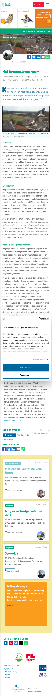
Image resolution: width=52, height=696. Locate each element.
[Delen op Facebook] (29, 57)
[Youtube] (11, 643)
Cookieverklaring (10, 671)
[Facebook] (5, 643)
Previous (3, 21)
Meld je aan (11, 606)
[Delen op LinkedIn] (38, 57)
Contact (7, 674)
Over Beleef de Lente (12, 666)
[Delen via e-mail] (43, 57)
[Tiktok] (21, 643)
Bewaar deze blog (18, 80)
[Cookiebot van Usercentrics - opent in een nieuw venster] (38, 318)
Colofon (7, 677)
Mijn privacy (8, 669)
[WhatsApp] (26, 643)
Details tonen (39, 359)
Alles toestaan (26, 367)
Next (49, 21)
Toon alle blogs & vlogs (14, 38)
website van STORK (13, 420)
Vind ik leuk (44, 430)
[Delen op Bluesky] (34, 57)
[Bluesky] (16, 643)
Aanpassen (24, 375)
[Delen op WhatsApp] (47, 57)
